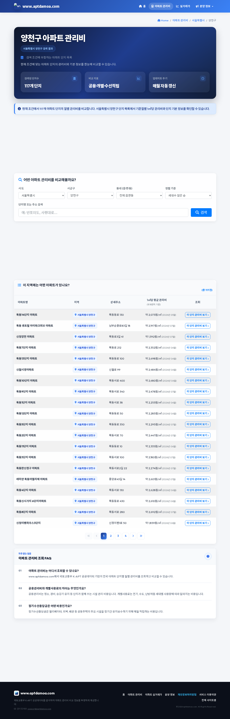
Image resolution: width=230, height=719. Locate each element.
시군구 (71, 188)
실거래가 (185, 6)
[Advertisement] (115, 144)
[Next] (133, 536)
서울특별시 (198, 20)
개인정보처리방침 (187, 694)
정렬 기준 (170, 188)
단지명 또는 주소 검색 (31, 204)
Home (164, 20)
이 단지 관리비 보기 (197, 314)
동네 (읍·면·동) (124, 188)
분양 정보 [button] (204, 6)
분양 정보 (170, 694)
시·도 (21, 188)
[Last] (141, 536)
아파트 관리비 (162, 6)
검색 (203, 212)
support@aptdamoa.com (39, 709)
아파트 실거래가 (153, 694)
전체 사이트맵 (209, 700)
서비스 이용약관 (207, 694)
